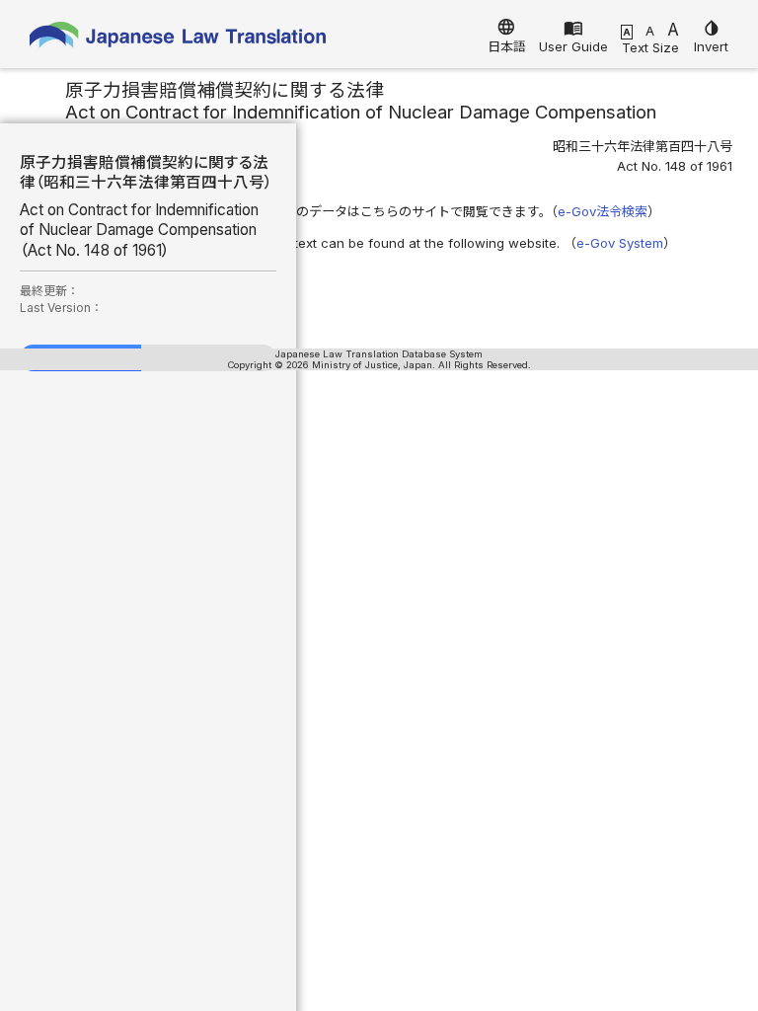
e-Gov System (619, 243)
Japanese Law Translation (178, 39)
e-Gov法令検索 (602, 211)
